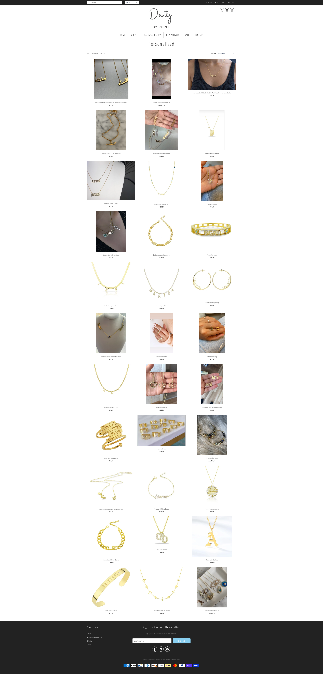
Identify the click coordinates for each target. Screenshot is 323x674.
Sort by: (214, 53)
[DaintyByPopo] (161, 18)
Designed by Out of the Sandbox (162, 659)
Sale (187, 35)
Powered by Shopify (175, 659)
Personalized (161, 43)
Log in (209, 3)
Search (89, 634)
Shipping (89, 641)
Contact (199, 35)
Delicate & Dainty (152, 35)
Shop (133, 35)
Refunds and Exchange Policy (94, 637)
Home (122, 35)
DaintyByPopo (150, 659)
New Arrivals (173, 35)
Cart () (220, 3)
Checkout (231, 3)
